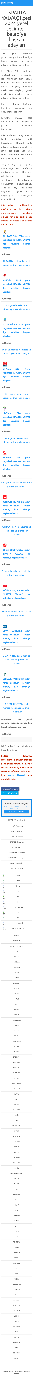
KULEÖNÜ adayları (16, 826)
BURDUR (17, 1009)
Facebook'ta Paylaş (10, 789)
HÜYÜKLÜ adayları (16, 868)
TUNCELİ (16, 1258)
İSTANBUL (16, 1110)
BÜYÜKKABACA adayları (16, 852)
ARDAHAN (16, 1326)
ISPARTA (17, 1099)
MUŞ (16, 1189)
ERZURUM (16, 1062)
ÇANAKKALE (16, 1020)
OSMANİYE (16, 1353)
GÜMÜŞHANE (16, 1083)
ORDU (16, 1205)
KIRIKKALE (16, 1305)
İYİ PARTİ (18, 886)
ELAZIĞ (16, 1052)
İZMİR (16, 1115)
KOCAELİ (17, 1147)
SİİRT (16, 1226)
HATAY (16, 1094)
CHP (17, 891)
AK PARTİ (18, 875)
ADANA (16, 935)
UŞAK (17, 1268)
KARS (17, 1120)
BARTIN (16, 1321)
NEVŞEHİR (16, 1194)
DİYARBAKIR (16, 1041)
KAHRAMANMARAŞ (16, 1173)
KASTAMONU (16, 1126)
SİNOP (16, 1231)
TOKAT (16, 1247)
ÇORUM (16, 1030)
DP (18, 912)
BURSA (16, 1015)
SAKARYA (16, 1215)
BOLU (17, 1004)
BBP (17, 902)
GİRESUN (16, 1078)
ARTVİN (16, 972)
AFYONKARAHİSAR (16, 946)
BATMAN (16, 1310)
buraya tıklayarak (16, 775)
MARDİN (16, 1178)
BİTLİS (16, 999)
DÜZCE (16, 1358)
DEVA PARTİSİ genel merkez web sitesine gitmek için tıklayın (16, 660)
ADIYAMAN (16, 941)
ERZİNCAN (16, 1057)
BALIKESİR (16, 983)
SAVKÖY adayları (16, 831)
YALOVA (16, 1337)
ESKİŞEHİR (16, 1067)
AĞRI (16, 951)
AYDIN (16, 978)
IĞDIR (16, 1332)
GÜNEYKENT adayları (16, 842)
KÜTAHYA (16, 1157)
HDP (17, 897)
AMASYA (16, 956)
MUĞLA (16, 1184)
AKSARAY (16, 1289)
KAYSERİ (17, 1131)
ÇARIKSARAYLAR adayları (16, 858)
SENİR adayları (16, 847)
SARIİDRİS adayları (16, 837)
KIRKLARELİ (16, 1136)
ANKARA (16, 962)
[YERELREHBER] (7, 3)
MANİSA (16, 1168)
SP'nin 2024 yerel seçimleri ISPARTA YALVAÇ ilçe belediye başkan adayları (16, 594)
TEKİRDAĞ (16, 1242)
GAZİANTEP (16, 1073)
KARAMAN (16, 1300)
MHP (18, 881)
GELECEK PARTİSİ (18, 928)
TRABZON (16, 1252)
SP (18, 918)
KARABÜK (16, 1342)
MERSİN (16, 1104)
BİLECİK (16, 988)
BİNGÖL (16, 993)
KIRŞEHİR (16, 1141)
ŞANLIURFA (16, 1263)
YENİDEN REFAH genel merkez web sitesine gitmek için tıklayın (16, 531)
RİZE (16, 1210)
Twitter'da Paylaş (10, 793)
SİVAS (16, 1237)
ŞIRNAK (16, 1316)
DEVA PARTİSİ (18, 923)
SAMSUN (16, 1221)
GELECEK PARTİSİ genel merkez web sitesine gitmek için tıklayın (16, 708)
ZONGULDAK (16, 1284)
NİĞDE (16, 1200)
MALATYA (16, 1163)
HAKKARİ (16, 1089)
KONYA (16, 1152)
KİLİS (16, 1347)
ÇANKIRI (16, 1025)
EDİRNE (16, 1046)
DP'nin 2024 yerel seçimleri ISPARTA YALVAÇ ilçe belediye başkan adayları (16, 554)
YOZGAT (16, 1279)
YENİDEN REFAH (17, 907)
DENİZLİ (16, 1036)
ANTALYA (16, 967)
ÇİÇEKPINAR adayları (16, 863)
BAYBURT (16, 1295)
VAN (16, 1273)
